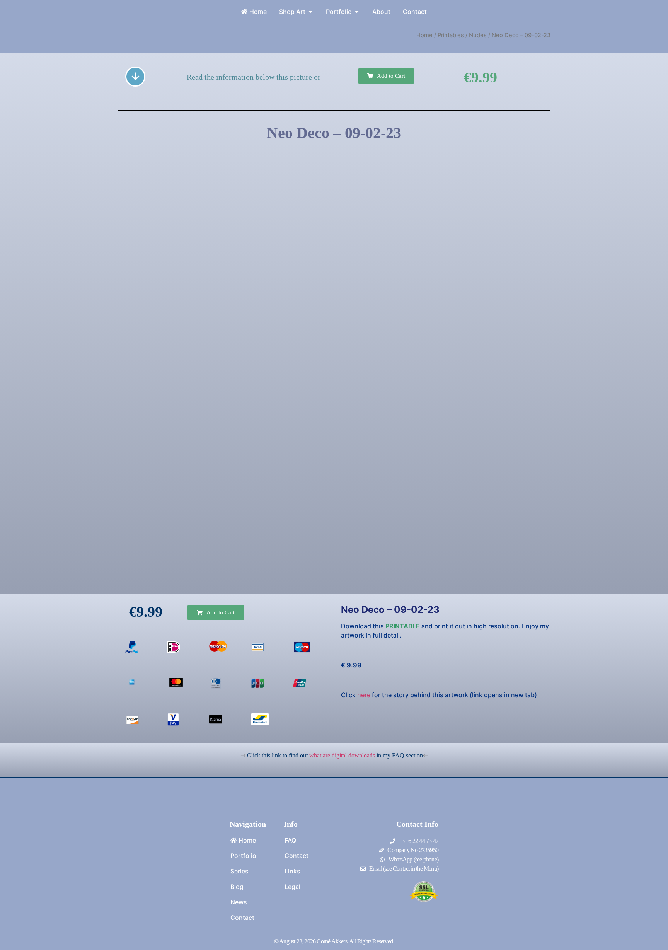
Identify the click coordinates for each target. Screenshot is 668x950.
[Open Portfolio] (357, 11)
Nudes (478, 35)
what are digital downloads (342, 755)
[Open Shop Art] (310, 11)
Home (424, 35)
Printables (451, 35)
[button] (386, 76)
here (363, 695)
